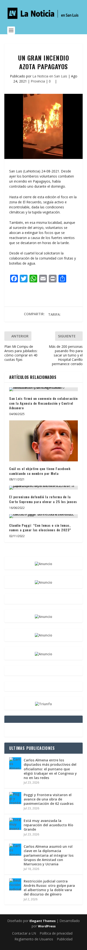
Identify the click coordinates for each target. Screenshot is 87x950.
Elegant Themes (42, 921)
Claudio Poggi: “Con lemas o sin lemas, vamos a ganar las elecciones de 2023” (40, 528)
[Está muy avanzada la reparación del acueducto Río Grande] (15, 824)
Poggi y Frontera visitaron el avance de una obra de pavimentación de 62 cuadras (48, 799)
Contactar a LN (24, 933)
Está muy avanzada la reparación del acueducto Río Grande (48, 825)
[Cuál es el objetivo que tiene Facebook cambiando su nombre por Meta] (43, 440)
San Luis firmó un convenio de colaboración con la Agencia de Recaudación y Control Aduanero (43, 403)
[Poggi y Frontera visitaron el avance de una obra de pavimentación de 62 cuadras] (15, 798)
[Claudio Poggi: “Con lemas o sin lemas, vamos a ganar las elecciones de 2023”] (43, 516)
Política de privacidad (56, 933)
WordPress (47, 926)
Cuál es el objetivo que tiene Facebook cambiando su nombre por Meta (39, 471)
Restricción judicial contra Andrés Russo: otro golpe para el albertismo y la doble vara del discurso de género (49, 888)
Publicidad (64, 939)
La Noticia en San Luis (49, 76)
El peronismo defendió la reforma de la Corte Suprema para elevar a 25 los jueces (43, 499)
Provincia (38, 81)
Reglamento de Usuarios (33, 939)
